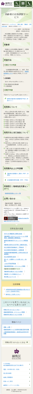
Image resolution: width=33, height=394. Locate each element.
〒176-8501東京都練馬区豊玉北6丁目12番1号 (13, 364)
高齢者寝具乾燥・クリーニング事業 (14, 312)
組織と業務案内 (8, 377)
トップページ (13, 24)
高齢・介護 (7, 327)
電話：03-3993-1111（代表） (11, 369)
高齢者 (26, 24)
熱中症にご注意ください (13, 294)
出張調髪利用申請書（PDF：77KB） (18, 180)
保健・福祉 (20, 24)
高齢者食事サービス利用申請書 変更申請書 (16, 329)
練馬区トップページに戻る (11, 385)
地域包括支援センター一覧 (13, 193)
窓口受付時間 (7, 373)
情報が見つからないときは (11, 309)
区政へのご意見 (8, 381)
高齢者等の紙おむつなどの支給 (13, 314)
